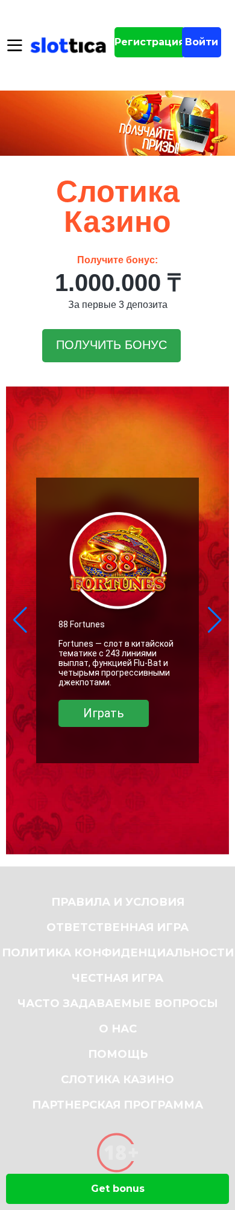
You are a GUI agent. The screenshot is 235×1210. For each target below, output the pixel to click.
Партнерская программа (117, 1105)
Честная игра (117, 978)
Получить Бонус (111, 344)
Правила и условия (117, 902)
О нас (118, 1029)
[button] (20, 620)
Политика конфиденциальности (118, 952)
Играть (103, 713)
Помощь (118, 1054)
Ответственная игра (117, 927)
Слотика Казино (117, 1079)
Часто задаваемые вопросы (117, 1003)
